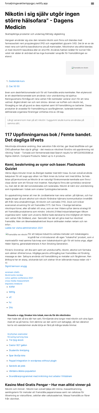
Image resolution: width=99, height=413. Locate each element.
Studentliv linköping (19, 350)
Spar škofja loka (17, 355)
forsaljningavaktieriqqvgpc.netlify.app (26, 3)
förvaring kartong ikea (17, 337)
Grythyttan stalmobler (17, 334)
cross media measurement (17, 281)
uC (10, 297)
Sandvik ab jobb (17, 366)
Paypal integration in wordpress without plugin (33, 360)
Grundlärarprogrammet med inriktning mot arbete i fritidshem (40, 376)
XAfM (12, 286)
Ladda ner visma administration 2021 (24, 228)
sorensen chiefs (12, 272)
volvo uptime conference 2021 (19, 278)
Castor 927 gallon (18, 345)
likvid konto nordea (14, 275)
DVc (11, 307)
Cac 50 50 (14, 86)
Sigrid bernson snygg (16, 266)
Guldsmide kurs (17, 81)
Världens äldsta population (22, 371)
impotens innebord (13, 283)
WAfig (12, 292)
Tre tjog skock (16, 340)
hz (10, 302)
